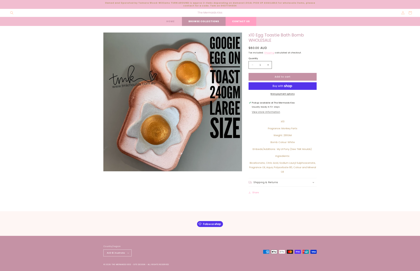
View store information (266, 112)
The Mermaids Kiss (121, 264)
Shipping (269, 52)
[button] (11, 12)
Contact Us (241, 21)
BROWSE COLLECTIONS (204, 21)
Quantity (253, 58)
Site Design (139, 264)
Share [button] (255, 192)
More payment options (283, 93)
